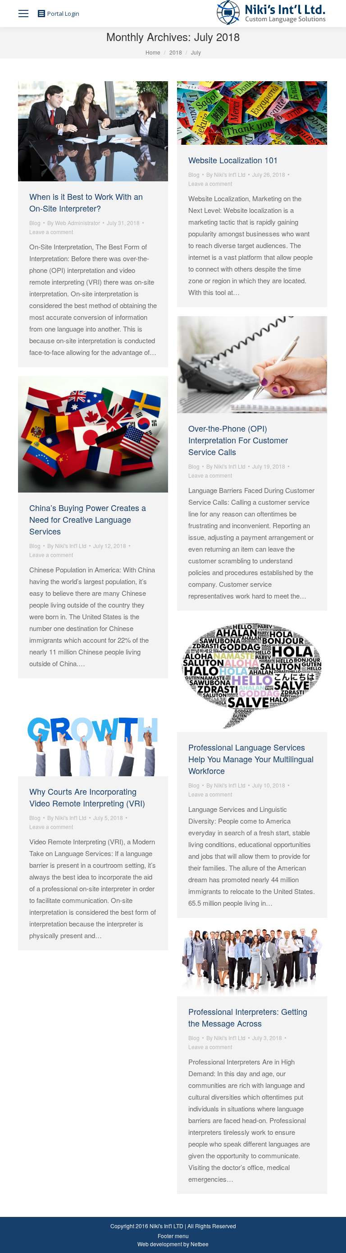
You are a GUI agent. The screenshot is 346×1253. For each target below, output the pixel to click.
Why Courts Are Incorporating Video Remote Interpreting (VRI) (87, 797)
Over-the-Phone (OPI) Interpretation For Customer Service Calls (238, 439)
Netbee (200, 1244)
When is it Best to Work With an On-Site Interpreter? (86, 202)
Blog (35, 222)
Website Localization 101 (233, 160)
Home (153, 52)
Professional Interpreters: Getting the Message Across (247, 1017)
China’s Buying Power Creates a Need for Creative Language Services (87, 519)
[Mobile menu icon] (23, 13)
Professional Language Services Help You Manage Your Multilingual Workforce (251, 758)
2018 (175, 52)
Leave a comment (51, 231)
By (73, 222)
